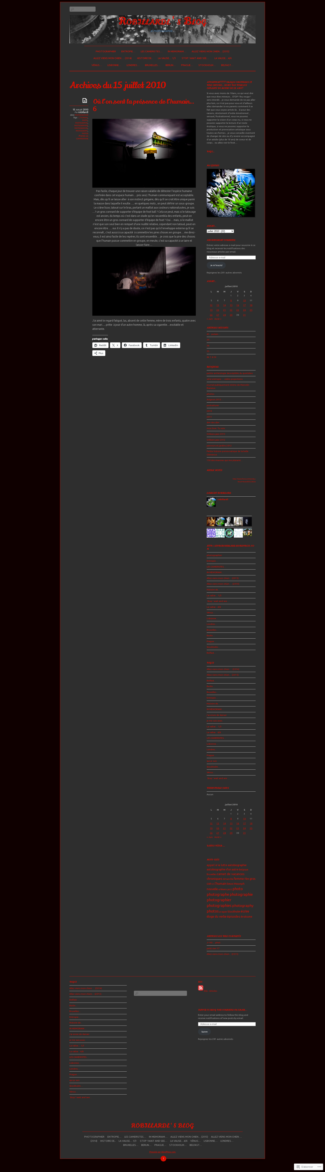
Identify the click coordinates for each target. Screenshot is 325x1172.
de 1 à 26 (211, 357)
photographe (218, 894)
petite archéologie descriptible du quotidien (230, 373)
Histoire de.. (145, 58)
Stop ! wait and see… (195, 58)
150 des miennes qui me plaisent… (225, 460)
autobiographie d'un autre (222, 869)
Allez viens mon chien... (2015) (222, 954)
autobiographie (237, 865)
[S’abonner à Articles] (200, 991)
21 (224, 310)
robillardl (83, 112)
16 (237, 305)
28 (224, 315)
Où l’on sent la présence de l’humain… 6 (143, 105)
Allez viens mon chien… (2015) (210, 51)
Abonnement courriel (221, 240)
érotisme (246, 916)
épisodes (233, 916)
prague (223, 911)
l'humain (83, 117)
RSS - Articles (210, 991)
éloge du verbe (216, 916)
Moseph (239, 883)
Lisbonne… (114, 65)
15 (231, 305)
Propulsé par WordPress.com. (162, 1152)
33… (209, 351)
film (247, 878)
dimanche (228, 879)
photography (82, 130)
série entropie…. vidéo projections (225, 379)
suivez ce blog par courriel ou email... (222, 1009)
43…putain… (213, 334)
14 (224, 305)
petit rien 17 (213, 948)
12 (211, 305)
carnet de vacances (231, 874)
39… (209, 339)
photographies (81, 128)
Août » (217, 319)
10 (244, 300)
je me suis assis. (215, 720)
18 (251, 305)
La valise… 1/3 (167, 58)
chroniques (214, 878)
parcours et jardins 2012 (219, 445)
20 (217, 310)
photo (85, 120)
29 (231, 315)
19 (211, 310)
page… (210, 151)
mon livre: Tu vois (216, 428)
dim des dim (213, 422)
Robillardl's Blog (163, 21)
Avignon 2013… (215, 399)
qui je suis (212, 761)
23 (237, 310)
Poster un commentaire (82, 137)
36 (208, 345)
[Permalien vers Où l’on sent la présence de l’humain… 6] (85, 100)
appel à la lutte (217, 865)
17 (244, 305)
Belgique (243, 869)
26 (211, 315)
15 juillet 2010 (80, 109)
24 (244, 310)
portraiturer (213, 405)
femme (239, 878)
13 (217, 305)
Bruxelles (211, 874)
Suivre (204, 1031)
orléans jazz (225, 889)
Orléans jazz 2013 (216, 434)
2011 (209, 417)
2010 (209, 411)
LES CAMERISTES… (151, 51)
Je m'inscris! (216, 265)
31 (244, 315)
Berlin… (171, 65)
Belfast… (227, 65)
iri (213, 884)
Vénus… (97, 65)
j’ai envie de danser (217, 715)
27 (217, 315)
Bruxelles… (152, 65)
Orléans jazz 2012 (216, 439)
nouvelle (212, 889)
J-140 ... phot (213, 942)
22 (231, 310)
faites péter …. (216, 845)
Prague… (187, 65)
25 (251, 310)
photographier (106, 51)
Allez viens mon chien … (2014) (112, 58)
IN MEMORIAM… (177, 51)
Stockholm (233, 911)
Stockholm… (207, 65)
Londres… (133, 65)
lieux (230, 883)
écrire (245, 911)
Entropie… (128, 51)
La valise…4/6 (223, 58)
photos (85, 133)
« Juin (210, 319)
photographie (81, 122)
